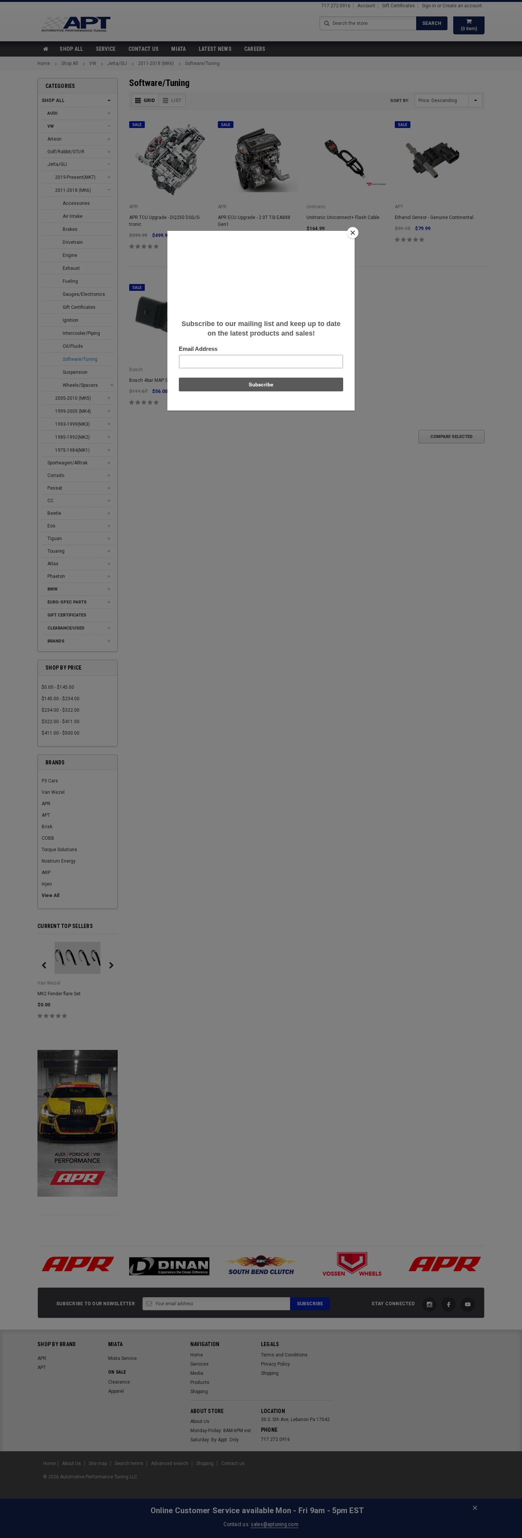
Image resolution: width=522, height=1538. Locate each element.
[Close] (352, 232)
